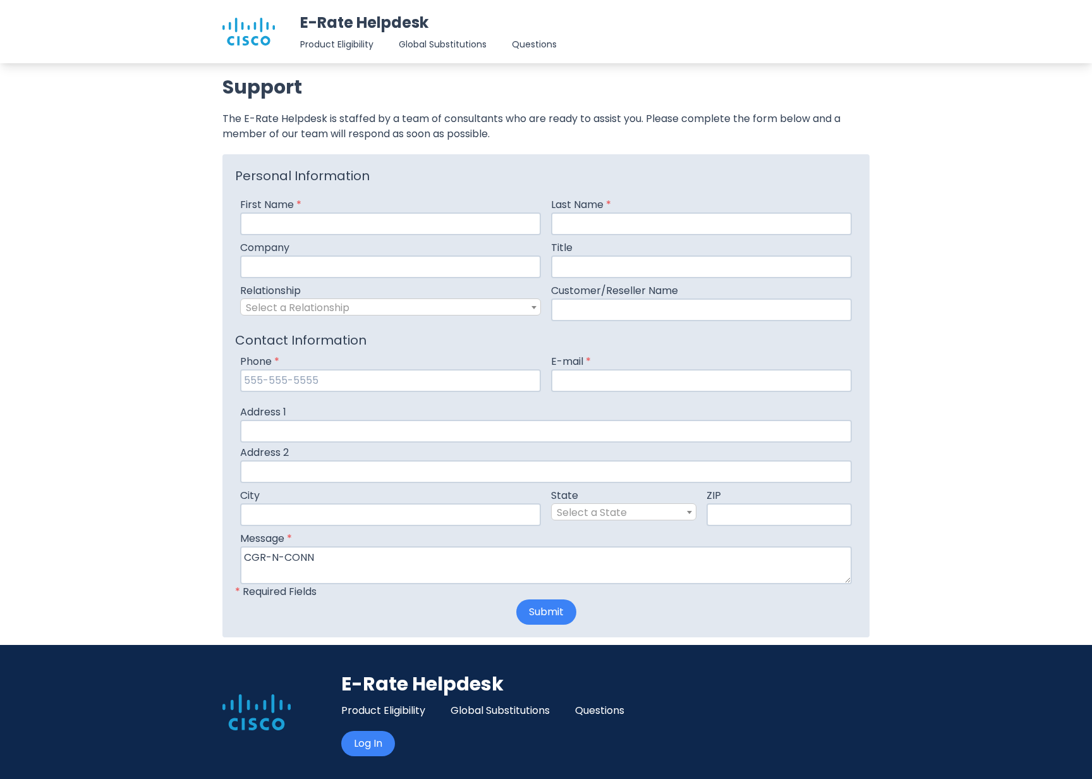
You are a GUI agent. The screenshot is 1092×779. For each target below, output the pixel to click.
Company (264, 247)
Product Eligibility (336, 44)
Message (266, 538)
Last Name (581, 204)
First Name (270, 204)
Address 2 (264, 452)
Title (562, 247)
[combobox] (390, 307)
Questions (534, 44)
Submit (546, 611)
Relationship (270, 290)
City (250, 495)
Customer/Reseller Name (614, 290)
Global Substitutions (443, 44)
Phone (259, 361)
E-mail (571, 361)
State (564, 495)
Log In (368, 743)
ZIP (714, 495)
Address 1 (263, 412)
